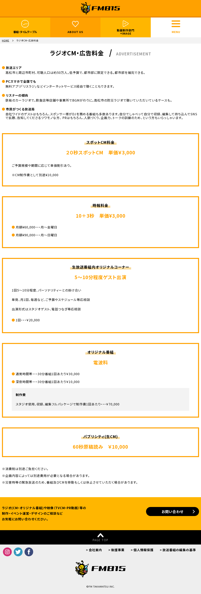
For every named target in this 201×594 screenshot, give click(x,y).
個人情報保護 (143, 549)
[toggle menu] (176, 23)
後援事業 (117, 549)
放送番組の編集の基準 (179, 549)
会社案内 (95, 549)
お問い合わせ (173, 511)
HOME (5, 40)
